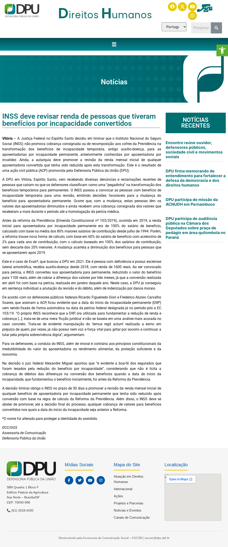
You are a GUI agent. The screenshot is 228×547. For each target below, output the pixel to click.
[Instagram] (192, 15)
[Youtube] (192, 6)
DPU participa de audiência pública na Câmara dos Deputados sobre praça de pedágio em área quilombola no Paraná (196, 228)
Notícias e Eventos (127, 510)
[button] (222, 50)
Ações (118, 496)
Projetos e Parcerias (128, 503)
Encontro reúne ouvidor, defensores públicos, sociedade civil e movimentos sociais (194, 149)
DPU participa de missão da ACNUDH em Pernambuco (192, 202)
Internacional (123, 489)
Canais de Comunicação (132, 517)
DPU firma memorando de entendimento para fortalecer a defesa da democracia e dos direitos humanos (196, 178)
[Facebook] (172, 6)
